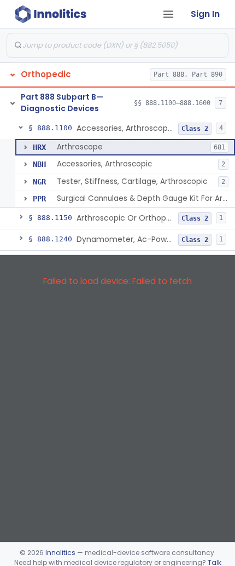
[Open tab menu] (168, 14)
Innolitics (60, 552)
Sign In (205, 14)
